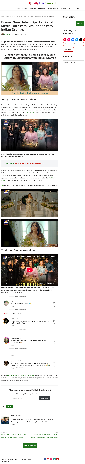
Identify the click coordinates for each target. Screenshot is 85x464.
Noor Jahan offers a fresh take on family (20, 375)
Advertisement (54, 8)
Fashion (33, 8)
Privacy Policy (26, 459)
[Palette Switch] (78, 8)
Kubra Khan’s (30, 112)
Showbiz (24, 8)
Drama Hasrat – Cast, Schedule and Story (29, 163)
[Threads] (80, 39)
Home (17, 8)
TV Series (8, 16)
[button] (45, 8)
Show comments (30, 445)
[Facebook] (72, 39)
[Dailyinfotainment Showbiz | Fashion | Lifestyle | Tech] (42, 3)
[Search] (81, 8)
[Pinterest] (64, 39)
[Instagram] (68, 39)
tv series (9, 406)
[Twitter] (76, 39)
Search (79, 23)
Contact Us (65, 8)
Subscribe (44, 398)
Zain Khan (7, 34)
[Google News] (57, 459)
